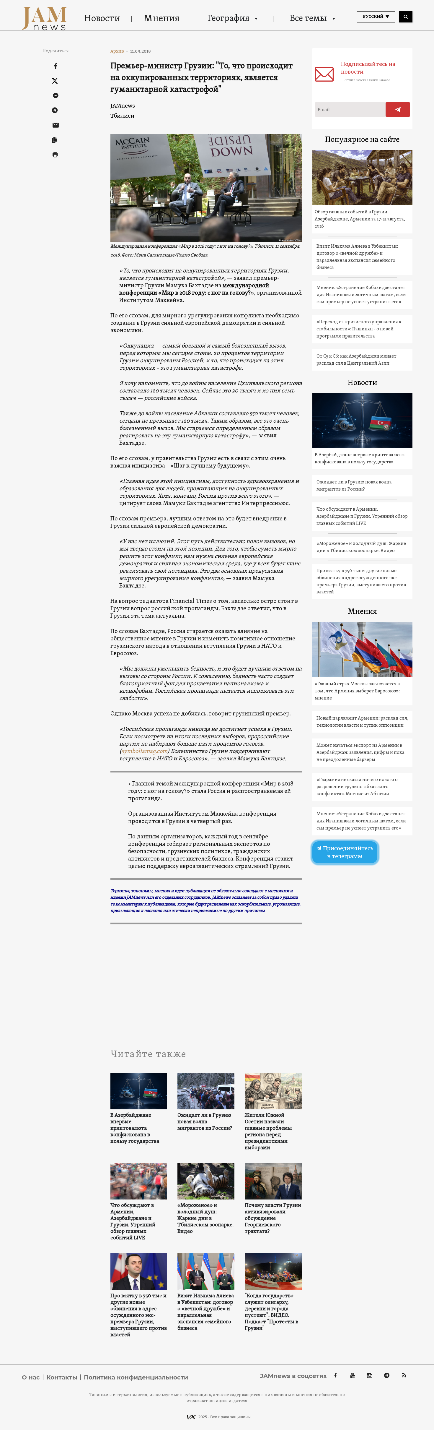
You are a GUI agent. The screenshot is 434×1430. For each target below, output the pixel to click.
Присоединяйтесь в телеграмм (347, 852)
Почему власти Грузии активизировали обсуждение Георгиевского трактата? (273, 1218)
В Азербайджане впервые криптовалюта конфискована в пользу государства (134, 1128)
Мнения (162, 19)
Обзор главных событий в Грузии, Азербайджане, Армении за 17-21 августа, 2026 (360, 219)
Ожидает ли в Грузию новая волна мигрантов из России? (204, 1122)
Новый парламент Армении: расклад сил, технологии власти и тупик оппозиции (362, 721)
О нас (31, 1377)
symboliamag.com (144, 751)
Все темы (308, 18)
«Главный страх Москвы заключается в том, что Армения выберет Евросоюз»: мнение (357, 691)
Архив (119, 51)
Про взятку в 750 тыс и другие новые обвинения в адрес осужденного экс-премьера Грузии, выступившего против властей (138, 1315)
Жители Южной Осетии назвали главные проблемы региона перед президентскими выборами (268, 1131)
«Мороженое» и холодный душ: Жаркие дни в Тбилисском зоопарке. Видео (205, 1218)
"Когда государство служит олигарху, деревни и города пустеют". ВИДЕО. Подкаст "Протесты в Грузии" (271, 1312)
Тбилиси (122, 115)
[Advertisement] (206, 982)
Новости (102, 19)
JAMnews (122, 105)
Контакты (61, 1377)
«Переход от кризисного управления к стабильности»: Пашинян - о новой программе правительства (359, 329)
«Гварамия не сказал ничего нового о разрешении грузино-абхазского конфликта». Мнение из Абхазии (357, 787)
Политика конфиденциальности (136, 1377)
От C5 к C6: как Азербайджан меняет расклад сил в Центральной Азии (356, 359)
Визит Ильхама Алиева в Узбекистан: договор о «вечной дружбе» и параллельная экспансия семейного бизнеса (205, 1312)
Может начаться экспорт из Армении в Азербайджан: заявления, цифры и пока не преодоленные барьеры (360, 753)
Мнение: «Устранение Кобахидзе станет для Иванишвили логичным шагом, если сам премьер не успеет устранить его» (361, 295)
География (228, 18)
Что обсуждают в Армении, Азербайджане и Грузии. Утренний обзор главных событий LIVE (132, 1221)
